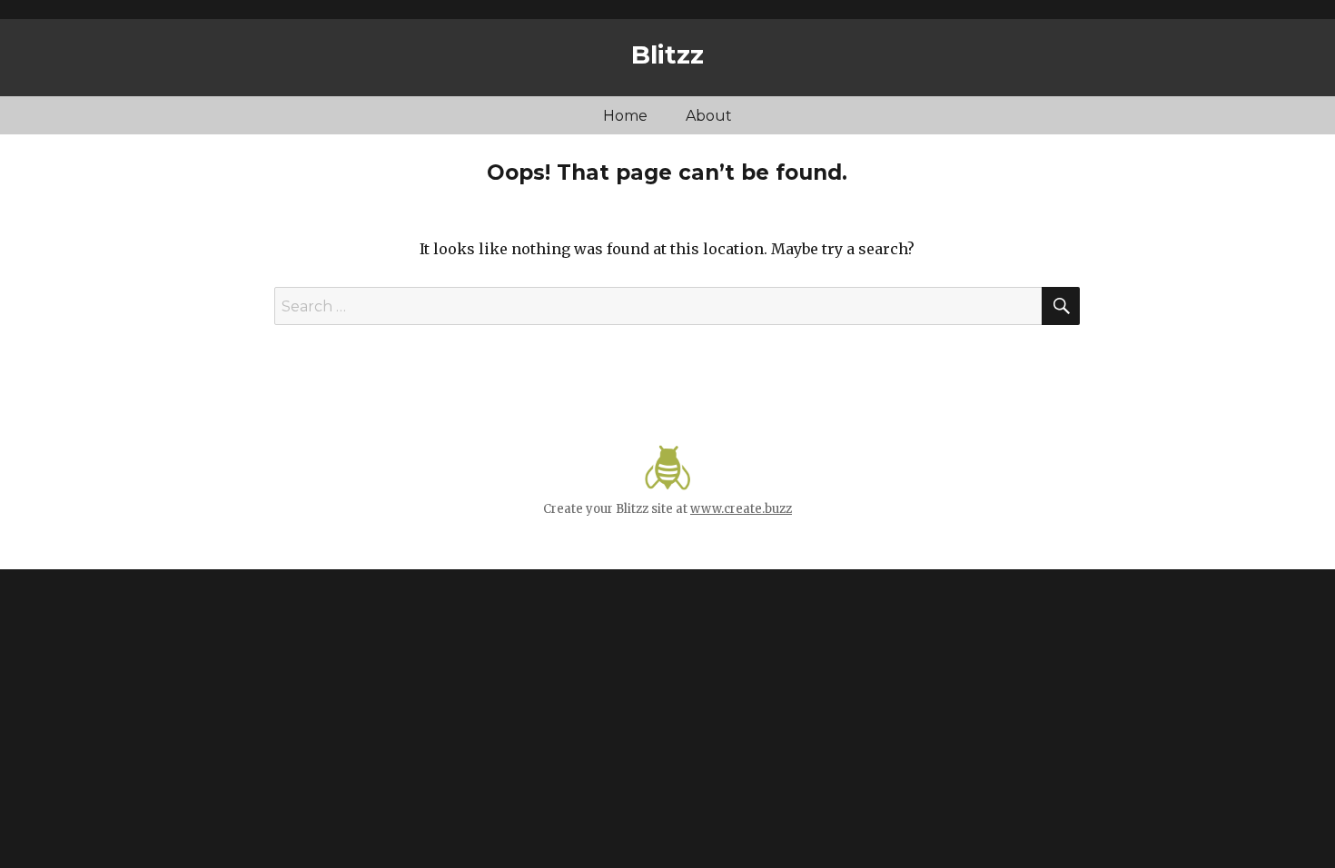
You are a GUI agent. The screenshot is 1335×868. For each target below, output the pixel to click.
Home (625, 115)
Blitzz (667, 54)
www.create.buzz (741, 509)
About (709, 115)
